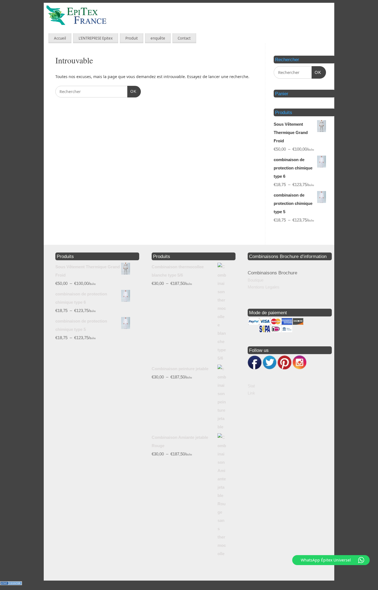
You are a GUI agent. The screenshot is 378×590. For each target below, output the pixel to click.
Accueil (60, 38)
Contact (184, 38)
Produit (131, 38)
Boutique (255, 280)
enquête (158, 38)
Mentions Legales (263, 287)
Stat (251, 385)
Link (251, 393)
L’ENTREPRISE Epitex (96, 38)
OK (131, 91)
